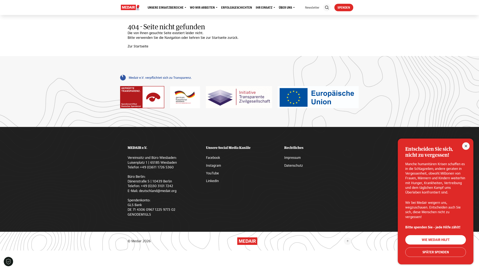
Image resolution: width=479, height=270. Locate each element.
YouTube (212, 173)
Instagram (213, 165)
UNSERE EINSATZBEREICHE (166, 7)
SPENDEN (344, 7)
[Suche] (327, 7)
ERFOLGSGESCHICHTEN (236, 7)
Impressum (292, 157)
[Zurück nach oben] (347, 241)
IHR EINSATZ (264, 7)
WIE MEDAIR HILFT (436, 240)
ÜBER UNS (285, 7)
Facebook (213, 157)
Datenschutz (293, 165)
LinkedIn (212, 181)
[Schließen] (466, 146)
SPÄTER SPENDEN (435, 252)
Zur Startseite (138, 46)
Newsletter (312, 7)
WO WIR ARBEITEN (202, 7)
